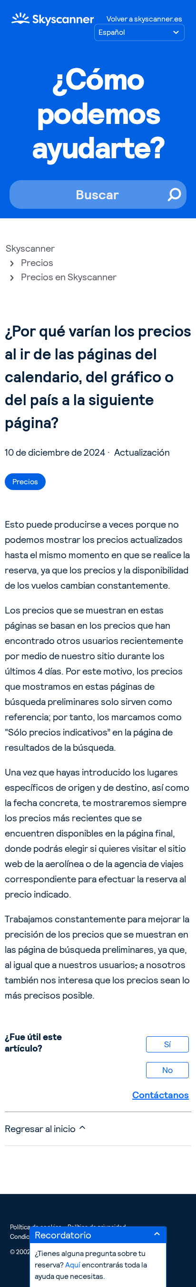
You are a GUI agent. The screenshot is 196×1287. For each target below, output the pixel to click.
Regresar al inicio (41, 1128)
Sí (167, 1044)
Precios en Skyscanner (69, 277)
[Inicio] (52, 18)
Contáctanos (160, 1095)
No (167, 1070)
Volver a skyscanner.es (144, 18)
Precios (37, 262)
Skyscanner (30, 248)
